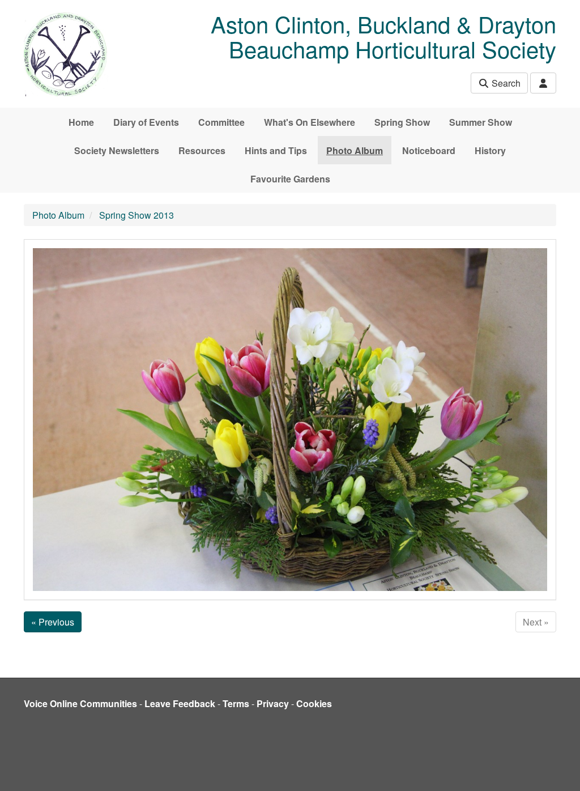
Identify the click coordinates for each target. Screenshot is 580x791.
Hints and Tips (276, 150)
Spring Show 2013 (136, 215)
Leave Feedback (179, 703)
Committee (221, 122)
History (490, 150)
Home (81, 122)
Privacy (273, 703)
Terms (236, 703)
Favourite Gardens (290, 178)
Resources (201, 150)
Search (505, 83)
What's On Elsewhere (309, 122)
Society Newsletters (116, 150)
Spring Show (402, 122)
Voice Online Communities (80, 703)
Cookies (314, 703)
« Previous (52, 621)
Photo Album (354, 150)
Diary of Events (146, 122)
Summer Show (480, 122)
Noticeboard (428, 150)
